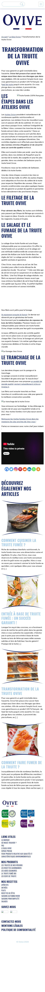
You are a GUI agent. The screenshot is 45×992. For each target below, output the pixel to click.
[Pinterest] (20, 455)
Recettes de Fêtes (8, 878)
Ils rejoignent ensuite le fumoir (14, 300)
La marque (5, 825)
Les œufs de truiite (8, 861)
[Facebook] (7, 455)
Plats (3, 876)
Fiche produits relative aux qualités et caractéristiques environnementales (16, 840)
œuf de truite (7, 84)
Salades (4, 887)
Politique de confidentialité (18, 915)
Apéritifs (4, 870)
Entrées (4, 873)
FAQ (2, 831)
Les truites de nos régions (11, 850)
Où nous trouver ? (8, 828)
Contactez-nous (11, 907)
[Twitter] (11, 455)
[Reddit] (25, 455)
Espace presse (6, 836)
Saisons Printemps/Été (10, 884)
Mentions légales (12, 911)
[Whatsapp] (34, 455)
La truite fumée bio (8, 859)
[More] (38, 455)
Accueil (4, 37)
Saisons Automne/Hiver (10, 881)
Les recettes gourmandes (11, 853)
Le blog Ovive (15, 37)
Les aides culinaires (9, 856)
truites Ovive (10, 114)
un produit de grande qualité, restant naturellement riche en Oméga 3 (21, 370)
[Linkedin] (29, 455)
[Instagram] (16, 455)
